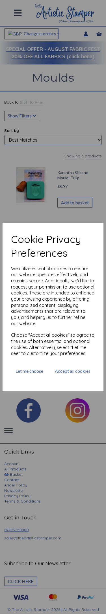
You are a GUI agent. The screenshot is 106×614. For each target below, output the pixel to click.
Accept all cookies (72, 371)
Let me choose (29, 371)
